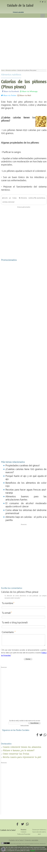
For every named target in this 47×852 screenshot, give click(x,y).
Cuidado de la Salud (20, 5)
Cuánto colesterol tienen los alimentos (22, 747)
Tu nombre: (8, 603)
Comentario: (9, 632)
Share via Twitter (9, 95)
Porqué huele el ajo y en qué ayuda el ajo (25, 477)
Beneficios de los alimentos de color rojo (25, 484)
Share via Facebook (11, 91)
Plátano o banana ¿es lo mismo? (18, 750)
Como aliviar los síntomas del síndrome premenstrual (25, 511)
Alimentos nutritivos (11, 75)
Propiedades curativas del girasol (22, 466)
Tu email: (7, 613)
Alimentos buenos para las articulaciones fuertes (25, 498)
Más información (41, 850)
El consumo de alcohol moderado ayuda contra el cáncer (25, 505)
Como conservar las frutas (16, 753)
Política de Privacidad (23, 834)
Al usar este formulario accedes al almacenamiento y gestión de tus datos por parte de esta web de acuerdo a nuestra (23, 653)
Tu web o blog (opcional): (15, 623)
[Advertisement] (23, 42)
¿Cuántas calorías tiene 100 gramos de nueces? (25, 470)
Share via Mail (25, 95)
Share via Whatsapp (29, 91)
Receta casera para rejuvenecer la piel (22, 757)
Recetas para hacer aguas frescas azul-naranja (25, 491)
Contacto (23, 832)
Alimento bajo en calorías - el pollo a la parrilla (25, 518)
